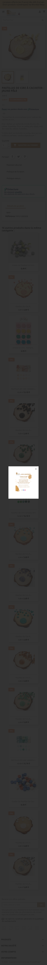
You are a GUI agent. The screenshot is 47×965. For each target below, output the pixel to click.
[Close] (36, 469)
